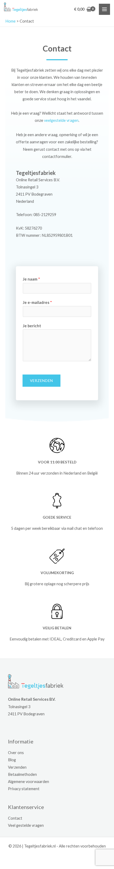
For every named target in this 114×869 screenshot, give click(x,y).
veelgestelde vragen (61, 120)
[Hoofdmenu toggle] (104, 9)
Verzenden (41, 380)
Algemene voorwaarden (28, 781)
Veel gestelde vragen (26, 825)
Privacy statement (24, 788)
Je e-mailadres (37, 302)
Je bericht (32, 326)
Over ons (16, 752)
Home (10, 21)
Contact (15, 818)
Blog (12, 760)
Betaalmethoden (22, 774)
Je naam (31, 279)
